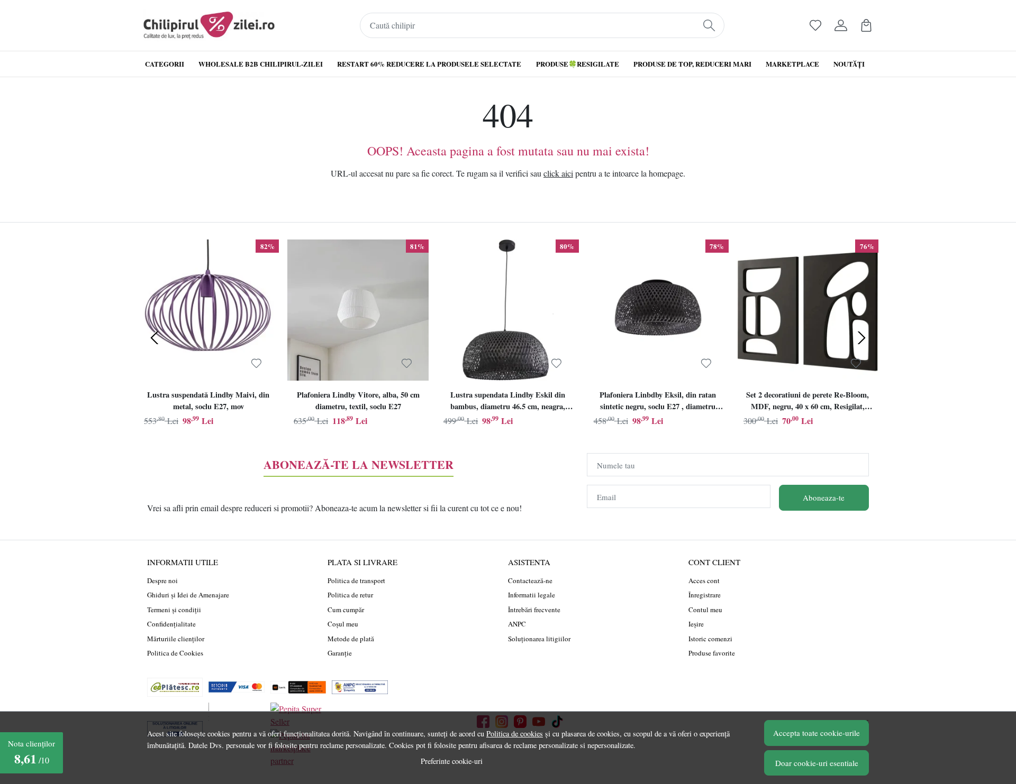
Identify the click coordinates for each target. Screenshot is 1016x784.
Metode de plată (351, 638)
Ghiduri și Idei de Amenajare (188, 594)
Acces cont (704, 580)
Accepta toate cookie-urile (816, 732)
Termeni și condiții (174, 609)
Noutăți (849, 64)
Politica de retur (350, 594)
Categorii (164, 64)
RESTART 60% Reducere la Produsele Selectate (429, 64)
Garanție (340, 653)
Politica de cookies (514, 733)
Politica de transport (356, 580)
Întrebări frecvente (534, 609)
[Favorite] (815, 25)
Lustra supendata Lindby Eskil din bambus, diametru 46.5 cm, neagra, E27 (507, 401)
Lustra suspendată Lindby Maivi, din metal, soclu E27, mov (208, 400)
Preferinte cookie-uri (452, 761)
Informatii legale (531, 594)
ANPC (517, 624)
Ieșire (696, 624)
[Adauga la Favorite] (256, 363)
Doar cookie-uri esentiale (816, 763)
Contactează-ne (530, 580)
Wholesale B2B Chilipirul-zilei (260, 64)
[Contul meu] (840, 25)
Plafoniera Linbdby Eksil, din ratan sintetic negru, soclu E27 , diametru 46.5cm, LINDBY (658, 401)
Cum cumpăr (346, 609)
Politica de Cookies (175, 653)
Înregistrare (704, 594)
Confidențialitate (171, 624)
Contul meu (705, 609)
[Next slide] (861, 337)
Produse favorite (711, 653)
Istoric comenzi (710, 638)
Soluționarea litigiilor (539, 638)
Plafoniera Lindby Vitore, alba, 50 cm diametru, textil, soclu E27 (358, 400)
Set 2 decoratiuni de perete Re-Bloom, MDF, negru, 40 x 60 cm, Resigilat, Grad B (807, 401)
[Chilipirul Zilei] (209, 25)
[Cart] (866, 25)
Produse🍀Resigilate (577, 64)
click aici (558, 173)
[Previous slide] (154, 337)
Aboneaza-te (824, 497)
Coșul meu (343, 624)
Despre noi (162, 580)
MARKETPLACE (792, 64)
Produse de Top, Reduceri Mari (692, 64)
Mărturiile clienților (175, 638)
